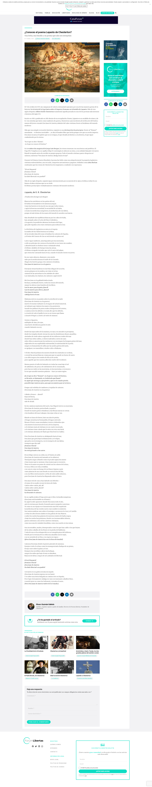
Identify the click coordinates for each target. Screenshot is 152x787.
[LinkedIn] (38, 746)
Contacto (53, 751)
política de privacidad (118, 125)
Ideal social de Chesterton (58, 675)
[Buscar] (115, 13)
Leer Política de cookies (80, 6)
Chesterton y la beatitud (58, 651)
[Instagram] (41, 746)
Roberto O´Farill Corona (32, 678)
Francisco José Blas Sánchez (84, 678)
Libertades (57, 38)
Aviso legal (54, 759)
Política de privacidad (58, 763)
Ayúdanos (53, 748)
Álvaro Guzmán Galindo (43, 38)
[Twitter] (35, 746)
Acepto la (115, 125)
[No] (150, 4)
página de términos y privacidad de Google (75, 3)
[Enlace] (33, 740)
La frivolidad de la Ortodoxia (34, 651)
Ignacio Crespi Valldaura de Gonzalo (86, 655)
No (71, 6)
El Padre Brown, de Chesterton (34, 675)
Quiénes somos (55, 744)
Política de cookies (57, 766)
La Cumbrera (54, 678)
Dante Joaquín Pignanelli (32, 655)
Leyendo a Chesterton (83, 675)
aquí (117, 133)
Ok (67, 6)
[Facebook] (32, 746)
